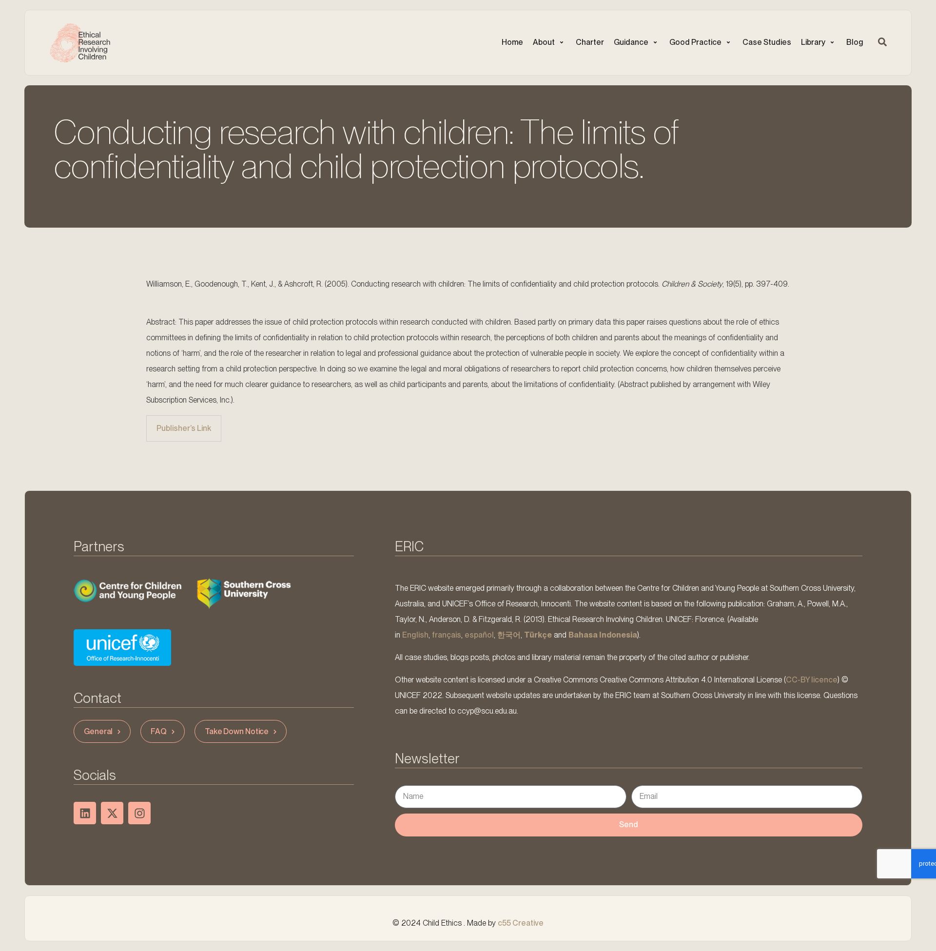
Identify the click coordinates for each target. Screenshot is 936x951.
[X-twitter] (112, 813)
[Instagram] (139, 813)
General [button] (98, 731)
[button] (549, 42)
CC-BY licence (812, 679)
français (446, 635)
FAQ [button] (159, 731)
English (415, 635)
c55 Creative (521, 923)
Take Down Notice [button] (237, 731)
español (479, 635)
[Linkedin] (85, 813)
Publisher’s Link (183, 428)
